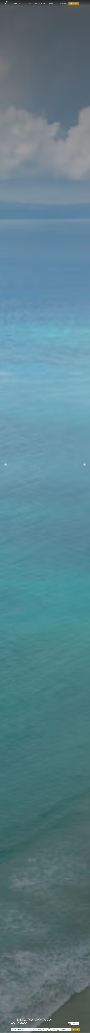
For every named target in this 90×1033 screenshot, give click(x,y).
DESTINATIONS (14, 3)
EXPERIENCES (28, 3)
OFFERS (35, 3)
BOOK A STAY (73, 3)
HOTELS (21, 3)
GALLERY (75, 1023)
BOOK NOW (75, 1029)
